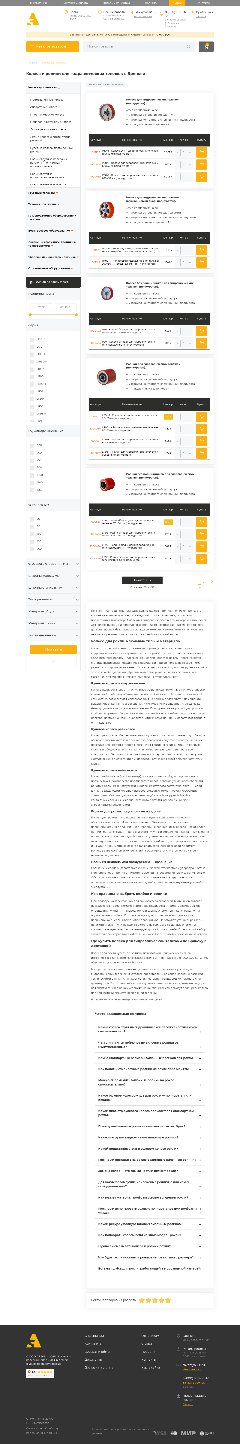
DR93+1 (41, 369)
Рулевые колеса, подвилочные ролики (51, 150)
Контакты (203, 3)
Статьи (146, 1343)
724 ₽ (168, 453)
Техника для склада (42, 204)
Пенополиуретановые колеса (50, 122)
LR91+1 (41, 399)
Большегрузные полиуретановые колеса (47, 176)
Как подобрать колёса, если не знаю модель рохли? (149, 1236)
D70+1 (41, 347)
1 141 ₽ (168, 262)
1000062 (95, 453)
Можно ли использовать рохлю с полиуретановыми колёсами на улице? (149, 1211)
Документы (94, 1359)
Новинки (151, 3)
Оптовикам (150, 1335)
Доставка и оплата (75, 3)
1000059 (95, 177)
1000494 (95, 546)
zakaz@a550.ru (145, 12)
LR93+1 (41, 413)
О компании (38, 3)
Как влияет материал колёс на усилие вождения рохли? (149, 1198)
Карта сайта (150, 1367)
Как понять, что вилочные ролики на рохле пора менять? (149, 1070)
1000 (40, 475)
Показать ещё (142, 580)
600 (39, 445)
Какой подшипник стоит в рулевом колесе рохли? (149, 1149)
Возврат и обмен (98, 1351)
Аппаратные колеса (43, 107)
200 (39, 549)
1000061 (95, 441)
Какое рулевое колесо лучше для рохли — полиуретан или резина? (149, 1098)
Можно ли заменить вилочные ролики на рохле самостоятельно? (149, 1083)
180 (39, 541)
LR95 (40, 421)
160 (39, 534)
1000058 (95, 164)
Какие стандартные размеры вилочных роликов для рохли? (149, 1059)
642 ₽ (168, 558)
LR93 (40, 406)
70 (38, 519)
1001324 (95, 416)
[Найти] (188, 46)
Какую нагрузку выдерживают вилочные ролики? (149, 1138)
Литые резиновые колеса (48, 129)
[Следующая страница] (210, 585)
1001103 (95, 152)
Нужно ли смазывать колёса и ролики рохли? (149, 1247)
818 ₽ (168, 343)
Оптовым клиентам (116, 3)
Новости (148, 1351)
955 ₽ (168, 164)
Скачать (201, 16)
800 (39, 467)
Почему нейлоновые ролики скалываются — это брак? (149, 1127)
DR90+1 (42, 361)
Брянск (188, 1335)
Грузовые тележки (41, 193)
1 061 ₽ (168, 152)
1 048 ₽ (168, 177)
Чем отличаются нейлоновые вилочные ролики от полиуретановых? (149, 1045)
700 (39, 452)
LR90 (40, 376)
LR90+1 (41, 384)
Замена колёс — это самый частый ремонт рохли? (149, 1171)
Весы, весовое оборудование (49, 230)
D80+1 (41, 354)
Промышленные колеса (46, 100)
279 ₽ (168, 534)
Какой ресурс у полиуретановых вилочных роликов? (149, 1225)
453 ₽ (168, 429)
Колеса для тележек (42, 87)
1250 (39, 490)
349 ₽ (168, 546)
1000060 (95, 429)
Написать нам (143, 16)
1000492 (95, 331)
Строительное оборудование (49, 268)
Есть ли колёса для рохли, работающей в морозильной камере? (149, 1269)
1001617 (95, 250)
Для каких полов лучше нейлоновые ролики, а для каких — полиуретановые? (149, 1185)
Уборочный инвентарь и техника (52, 257)
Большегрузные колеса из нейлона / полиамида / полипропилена (48, 163)
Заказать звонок (175, 20)
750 (39, 460)
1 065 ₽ (168, 250)
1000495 (95, 534)
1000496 (95, 558)
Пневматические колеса (47, 114)
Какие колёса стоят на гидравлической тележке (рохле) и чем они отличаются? (149, 1030)
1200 (40, 482)
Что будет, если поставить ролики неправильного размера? (149, 1258)
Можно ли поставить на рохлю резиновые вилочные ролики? (149, 1160)
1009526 (95, 522)
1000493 (95, 343)
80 (38, 526)
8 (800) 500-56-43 (176, 14)
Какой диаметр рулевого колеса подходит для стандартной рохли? (149, 1114)
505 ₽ (168, 441)
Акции (177, 3)
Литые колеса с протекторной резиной (51, 139)
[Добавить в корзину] (201, 152)
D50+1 (41, 339)
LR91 (40, 391)
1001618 (95, 262)
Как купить (93, 1343)
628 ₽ (168, 331)
